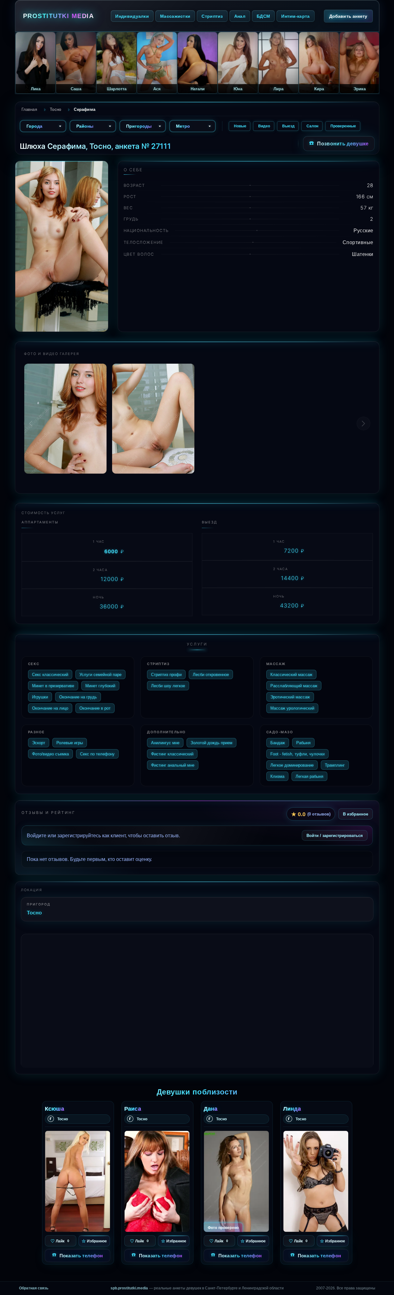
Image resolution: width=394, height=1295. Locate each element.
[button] (363, 423)
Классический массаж (291, 674)
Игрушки (40, 697)
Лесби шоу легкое (168, 685)
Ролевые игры (69, 742)
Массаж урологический (292, 708)
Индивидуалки (132, 16)
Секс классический (50, 674)
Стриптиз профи (166, 674)
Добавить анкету (348, 16)
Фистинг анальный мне (172, 765)
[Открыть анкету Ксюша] (77, 1181)
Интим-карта (295, 16)
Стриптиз (212, 16)
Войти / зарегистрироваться (334, 835)
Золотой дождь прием (211, 742)
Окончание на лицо (50, 708)
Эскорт (38, 742)
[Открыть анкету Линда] (316, 1181)
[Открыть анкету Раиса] (157, 1181)
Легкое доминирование (292, 765)
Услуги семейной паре (100, 674)
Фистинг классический (172, 754)
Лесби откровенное (211, 674)
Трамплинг (335, 765)
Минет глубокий (100, 685)
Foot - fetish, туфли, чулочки (297, 754)
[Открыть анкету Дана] (236, 1181)
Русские (363, 230)
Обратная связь (33, 1288)
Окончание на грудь (78, 697)
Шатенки (362, 254)
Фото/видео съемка (50, 754)
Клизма (277, 776)
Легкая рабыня (309, 776)
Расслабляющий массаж (293, 685)
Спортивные (358, 242)
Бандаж (277, 742)
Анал (239, 16)
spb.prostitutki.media (129, 1288)
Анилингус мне (165, 742)
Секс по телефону (97, 754)
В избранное (355, 814)
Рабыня (303, 742)
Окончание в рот (95, 708)
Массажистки (175, 16)
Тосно (34, 912)
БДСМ (263, 16)
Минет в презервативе (53, 685)
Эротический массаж (290, 697)
